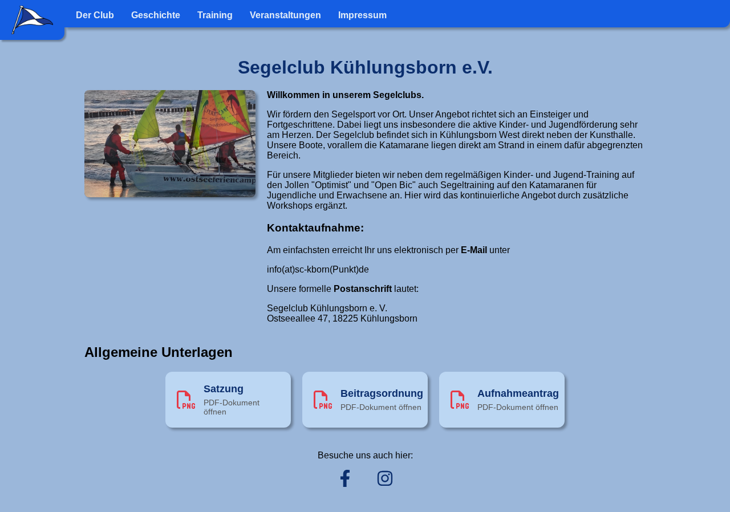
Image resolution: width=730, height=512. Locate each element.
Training (215, 15)
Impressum (362, 15)
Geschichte (155, 15)
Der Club (95, 15)
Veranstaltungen (285, 15)
